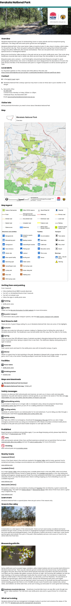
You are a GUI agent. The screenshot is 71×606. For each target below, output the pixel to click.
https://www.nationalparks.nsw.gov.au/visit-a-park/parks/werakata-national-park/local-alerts (30, 72)
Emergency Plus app (41, 420)
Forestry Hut (7, 375)
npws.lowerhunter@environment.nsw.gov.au (21, 97)
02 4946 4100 (8, 91)
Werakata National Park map (18, 386)
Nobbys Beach (26, 490)
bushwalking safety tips (8, 406)
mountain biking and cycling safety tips (30, 414)
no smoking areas (21, 448)
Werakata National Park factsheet (16, 383)
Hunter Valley (41, 460)
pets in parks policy (36, 442)
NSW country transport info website (48, 317)
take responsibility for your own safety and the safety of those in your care (34, 397)
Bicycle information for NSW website (22, 310)
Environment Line (16, 434)
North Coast (11, 79)
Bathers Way (8, 490)
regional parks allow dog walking (11, 442)
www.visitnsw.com (7, 465)
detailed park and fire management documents (26, 603)
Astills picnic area (8, 368)
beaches (39, 488)
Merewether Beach (39, 490)
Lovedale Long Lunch (45, 473)
